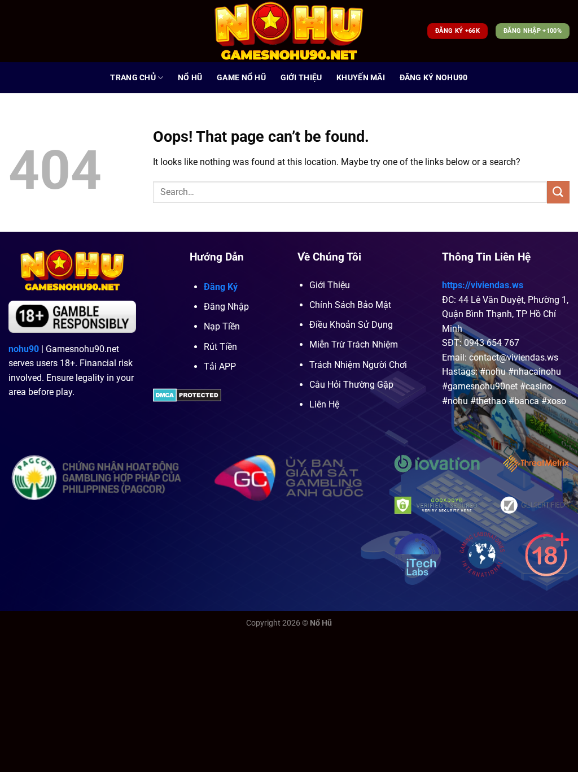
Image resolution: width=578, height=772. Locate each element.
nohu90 (23, 349)
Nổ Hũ (190, 78)
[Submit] (558, 192)
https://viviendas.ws (482, 285)
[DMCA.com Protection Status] (187, 394)
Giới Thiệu (301, 78)
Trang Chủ (133, 78)
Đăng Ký (221, 286)
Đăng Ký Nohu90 (434, 78)
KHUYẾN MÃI (360, 78)
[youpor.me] (289, 31)
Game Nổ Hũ (241, 78)
